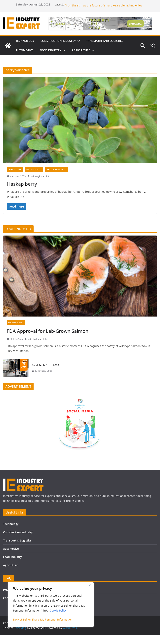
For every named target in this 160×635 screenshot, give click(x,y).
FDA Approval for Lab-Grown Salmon (47, 331)
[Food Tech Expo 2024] (15, 368)
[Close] (89, 585)
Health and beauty (57, 169)
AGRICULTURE (81, 50)
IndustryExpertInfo (40, 176)
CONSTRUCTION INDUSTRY (58, 41)
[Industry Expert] (7, 45)
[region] (51, 604)
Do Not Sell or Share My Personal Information (43, 619)
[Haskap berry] (80, 120)
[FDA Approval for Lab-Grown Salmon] (80, 276)
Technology (11, 524)
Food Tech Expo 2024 (45, 365)
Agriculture (15, 169)
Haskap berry (22, 184)
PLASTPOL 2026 (74, 4)
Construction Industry (18, 532)
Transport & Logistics (17, 540)
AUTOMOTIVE (24, 50)
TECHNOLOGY (25, 41)
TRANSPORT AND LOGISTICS (104, 41)
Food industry (34, 169)
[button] (78, 41)
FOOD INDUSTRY (50, 50)
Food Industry (12, 557)
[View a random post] (152, 45)
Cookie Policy (58, 610)
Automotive (11, 548)
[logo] (23, 480)
